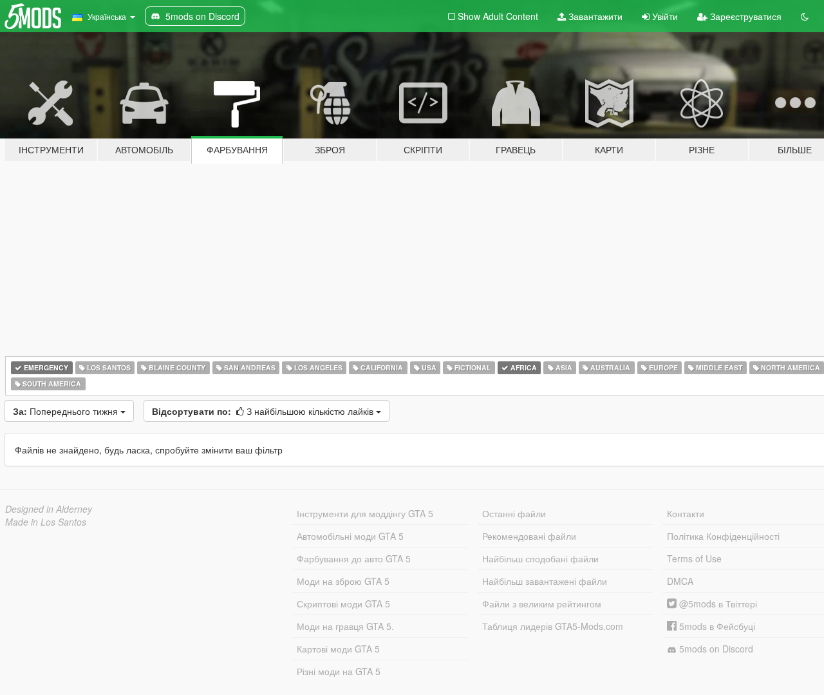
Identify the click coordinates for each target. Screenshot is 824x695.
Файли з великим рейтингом (541, 603)
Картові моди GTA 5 (338, 648)
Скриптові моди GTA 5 (343, 603)
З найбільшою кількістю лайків (264, 411)
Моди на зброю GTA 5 (343, 581)
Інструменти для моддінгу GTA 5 (365, 513)
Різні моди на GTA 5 (338, 671)
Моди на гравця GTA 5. (345, 626)
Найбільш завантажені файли (544, 581)
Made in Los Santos (45, 521)
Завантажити (594, 16)
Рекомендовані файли (529, 535)
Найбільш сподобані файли (540, 558)
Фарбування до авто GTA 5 (354, 558)
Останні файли (514, 513)
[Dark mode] (804, 16)
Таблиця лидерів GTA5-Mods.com (552, 626)
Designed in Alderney (48, 508)
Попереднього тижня (66, 411)
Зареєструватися (744, 16)
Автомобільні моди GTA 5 (350, 535)
